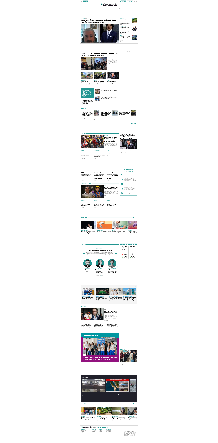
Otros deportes (123, 26)
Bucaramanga (83, 52)
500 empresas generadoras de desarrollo (108, 431)
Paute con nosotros (84, 435)
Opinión (120, 8)
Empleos (100, 432)
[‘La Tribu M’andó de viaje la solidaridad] (97, 91)
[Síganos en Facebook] (99, 427)
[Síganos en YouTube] (104, 427)
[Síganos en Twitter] (100, 427)
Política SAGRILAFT (127, 437)
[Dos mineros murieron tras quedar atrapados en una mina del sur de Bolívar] (92, 192)
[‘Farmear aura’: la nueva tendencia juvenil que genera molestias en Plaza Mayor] (94, 63)
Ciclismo (106, 135)
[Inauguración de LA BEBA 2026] (128, 356)
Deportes (96, 8)
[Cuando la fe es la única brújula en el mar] (104, 225)
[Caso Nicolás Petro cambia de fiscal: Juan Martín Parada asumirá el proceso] (100, 33)
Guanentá (83, 416)
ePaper (82, 431)
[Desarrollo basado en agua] (100, 263)
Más (133, 8)
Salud (113, 230)
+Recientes (130, 171)
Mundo (108, 8)
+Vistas (125, 171)
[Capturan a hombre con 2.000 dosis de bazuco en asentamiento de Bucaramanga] (115, 113)
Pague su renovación (85, 432)
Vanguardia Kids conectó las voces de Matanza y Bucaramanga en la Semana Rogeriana (100, 358)
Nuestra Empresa (84, 436)
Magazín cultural (84, 230)
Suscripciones (83, 430)
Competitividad (84, 171)
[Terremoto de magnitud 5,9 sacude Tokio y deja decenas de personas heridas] (134, 37)
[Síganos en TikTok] (105, 427)
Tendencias (130, 230)
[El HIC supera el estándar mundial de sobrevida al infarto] (97, 98)
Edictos (100, 434)
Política (111, 8)
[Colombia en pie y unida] (112, 263)
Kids (131, 8)
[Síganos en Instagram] (102, 427)
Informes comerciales (105, 96)
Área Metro (85, 8)
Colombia (104, 8)
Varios (100, 433)
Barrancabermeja (115, 416)
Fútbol (108, 80)
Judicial (100, 8)
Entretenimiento (126, 8)
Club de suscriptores (85, 433)
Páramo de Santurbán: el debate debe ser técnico (99, 250)
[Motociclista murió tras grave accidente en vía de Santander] (100, 75)
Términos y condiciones (130, 436)
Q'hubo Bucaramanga (108, 434)
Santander (91, 8)
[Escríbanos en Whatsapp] (107, 427)
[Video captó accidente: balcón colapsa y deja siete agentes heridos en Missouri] (93, 385)
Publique (100, 435)
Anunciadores (83, 434)
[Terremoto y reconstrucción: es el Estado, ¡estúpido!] (87, 263)
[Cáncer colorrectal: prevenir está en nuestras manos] (120, 225)
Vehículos (100, 431)
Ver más (133, 123)
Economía (115, 8)
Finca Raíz (100, 430)
